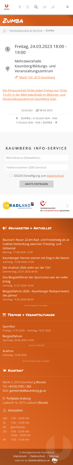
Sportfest (9, 326)
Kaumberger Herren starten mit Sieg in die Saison (36, 258)
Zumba (38, 118)
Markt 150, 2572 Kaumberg (37, 77)
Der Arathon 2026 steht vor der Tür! (26, 268)
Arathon (8, 351)
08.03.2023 (45, 110)
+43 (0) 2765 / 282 (19, 386)
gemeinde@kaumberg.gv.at (28, 391)
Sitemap (54, 456)
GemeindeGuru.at (39, 460)
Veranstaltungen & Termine (26, 30)
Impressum (20, 456)
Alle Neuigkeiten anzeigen (36, 305)
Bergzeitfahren (12, 336)
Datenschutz (55, 176)
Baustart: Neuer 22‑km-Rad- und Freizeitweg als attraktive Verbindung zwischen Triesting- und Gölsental (36, 244)
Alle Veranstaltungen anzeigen (36, 361)
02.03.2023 (26, 110)
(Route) (41, 382)
